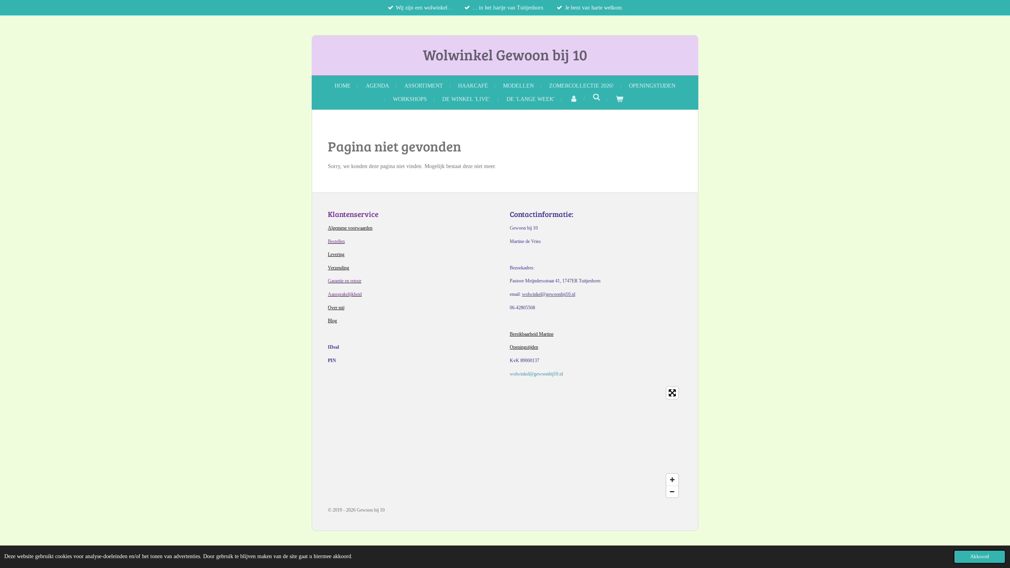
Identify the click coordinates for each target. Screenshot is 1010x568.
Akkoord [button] (979, 556)
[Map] (505, 442)
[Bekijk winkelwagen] (619, 99)
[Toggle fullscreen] (672, 393)
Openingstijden (524, 347)
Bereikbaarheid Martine (532, 334)
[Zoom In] (672, 480)
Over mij (336, 307)
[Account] (573, 99)
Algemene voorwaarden (350, 228)
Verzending (338, 268)
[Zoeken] (596, 98)
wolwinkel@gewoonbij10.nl (548, 294)
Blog (332, 320)
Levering (336, 254)
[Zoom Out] (672, 491)
